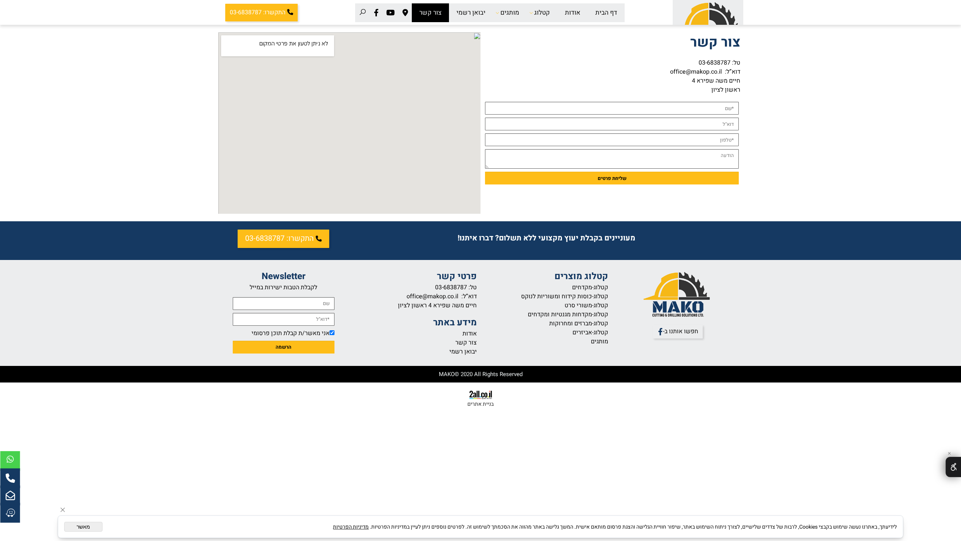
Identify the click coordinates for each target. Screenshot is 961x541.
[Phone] (10, 478)
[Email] (10, 495)
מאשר (83, 527)
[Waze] (10, 513)
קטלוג (542, 12)
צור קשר (430, 12)
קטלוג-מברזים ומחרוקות (578, 323)
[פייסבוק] (376, 12)
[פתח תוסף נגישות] (953, 467)
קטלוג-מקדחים (590, 287)
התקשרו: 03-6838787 (257, 12)
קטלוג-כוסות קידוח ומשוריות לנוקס (564, 296)
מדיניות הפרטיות (351, 527)
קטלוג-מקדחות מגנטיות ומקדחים (568, 314)
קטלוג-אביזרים (590, 332)
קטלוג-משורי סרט (586, 305)
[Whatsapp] (10, 461)
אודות (572, 12)
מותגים (509, 12)
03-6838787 (715, 62)
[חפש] (362, 12)
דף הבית (606, 12)
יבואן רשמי (470, 12)
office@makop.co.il (696, 71)
